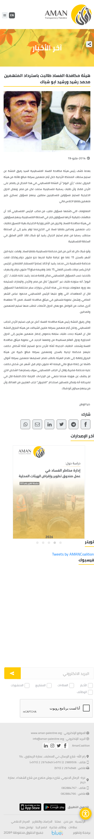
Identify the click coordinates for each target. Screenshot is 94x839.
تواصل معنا (26, 827)
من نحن (68, 821)
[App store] (29, 807)
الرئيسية (80, 821)
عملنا (58, 821)
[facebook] (65, 746)
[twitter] (59, 746)
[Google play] (53, 807)
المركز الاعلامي (20, 821)
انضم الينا (41, 827)
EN (12, 15)
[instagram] (52, 746)
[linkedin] (46, 746)
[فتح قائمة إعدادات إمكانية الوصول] (86, 814)
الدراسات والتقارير (42, 821)
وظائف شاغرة (57, 827)
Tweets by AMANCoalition (73, 554)
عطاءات (72, 827)
